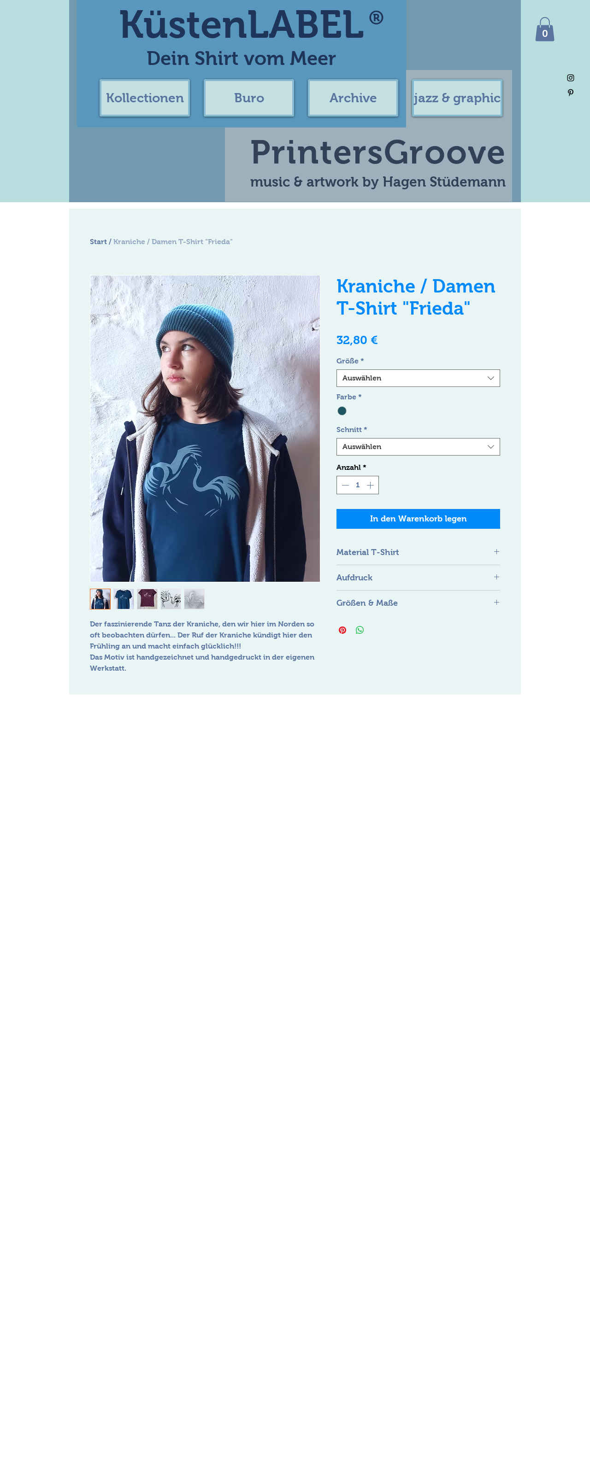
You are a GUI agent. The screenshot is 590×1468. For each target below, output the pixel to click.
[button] (145, 98)
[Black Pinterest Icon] (570, 92)
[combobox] (418, 378)
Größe (350, 361)
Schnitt (351, 429)
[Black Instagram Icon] (570, 77)
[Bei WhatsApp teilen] (360, 630)
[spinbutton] (358, 485)
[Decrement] (344, 485)
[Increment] (371, 485)
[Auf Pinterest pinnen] (342, 630)
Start (98, 242)
